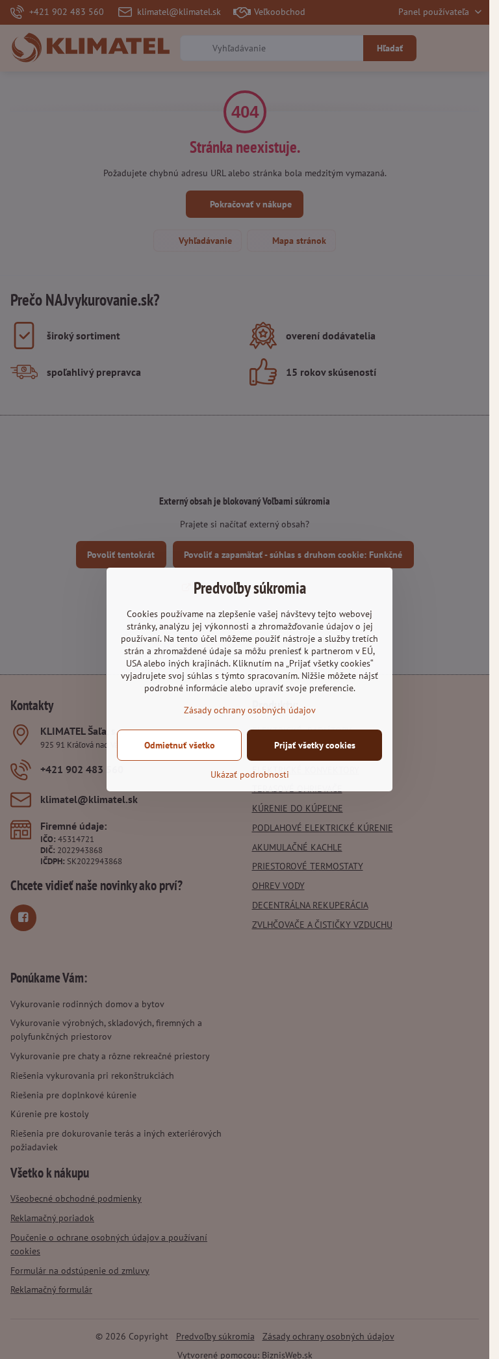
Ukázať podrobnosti (250, 774)
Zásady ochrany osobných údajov (250, 710)
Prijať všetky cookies (314, 745)
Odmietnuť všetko (179, 745)
